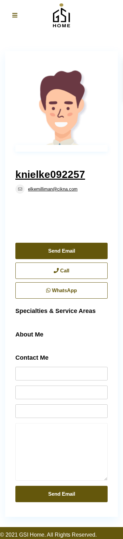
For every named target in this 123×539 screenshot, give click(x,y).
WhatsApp (64, 290)
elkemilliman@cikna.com (53, 189)
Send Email (61, 251)
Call (64, 270)
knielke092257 (50, 174)
